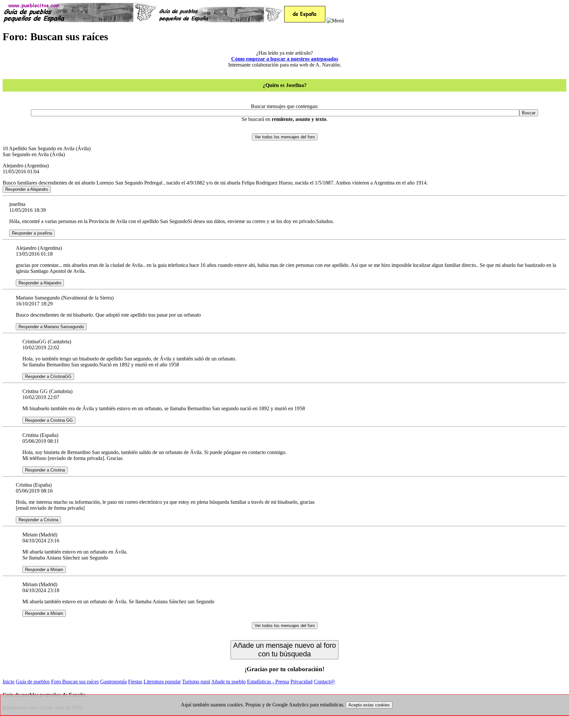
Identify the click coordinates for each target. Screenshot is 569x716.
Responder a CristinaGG (48, 376)
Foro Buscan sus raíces (75, 681)
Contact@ (324, 681)
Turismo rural (196, 681)
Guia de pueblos (33, 681)
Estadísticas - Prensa (268, 681)
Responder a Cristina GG (49, 420)
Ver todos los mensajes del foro (285, 136)
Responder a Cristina (45, 470)
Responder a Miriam (44, 569)
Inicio (8, 681)
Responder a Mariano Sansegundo (51, 326)
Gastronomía (113, 681)
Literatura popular (162, 681)
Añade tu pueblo (228, 681)
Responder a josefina (32, 233)
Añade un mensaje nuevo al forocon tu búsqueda (284, 649)
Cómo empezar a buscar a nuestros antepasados (284, 59)
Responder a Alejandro (26, 189)
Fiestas (135, 681)
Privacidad (301, 681)
